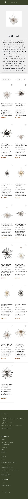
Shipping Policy (5, 475)
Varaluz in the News (7, 442)
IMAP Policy (4, 472)
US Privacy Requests (7, 467)
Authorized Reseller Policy (9, 462)
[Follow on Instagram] (6, 492)
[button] (25, 79)
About (3, 439)
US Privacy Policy (6, 465)
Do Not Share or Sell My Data (9, 470)
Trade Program (5, 485)
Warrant (3, 452)
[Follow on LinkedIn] (10, 492)
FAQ (2, 449)
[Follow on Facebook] (2, 492)
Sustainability (5, 444)
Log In (3, 483)
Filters (19, 79)
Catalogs (4, 447)
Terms (3, 460)
